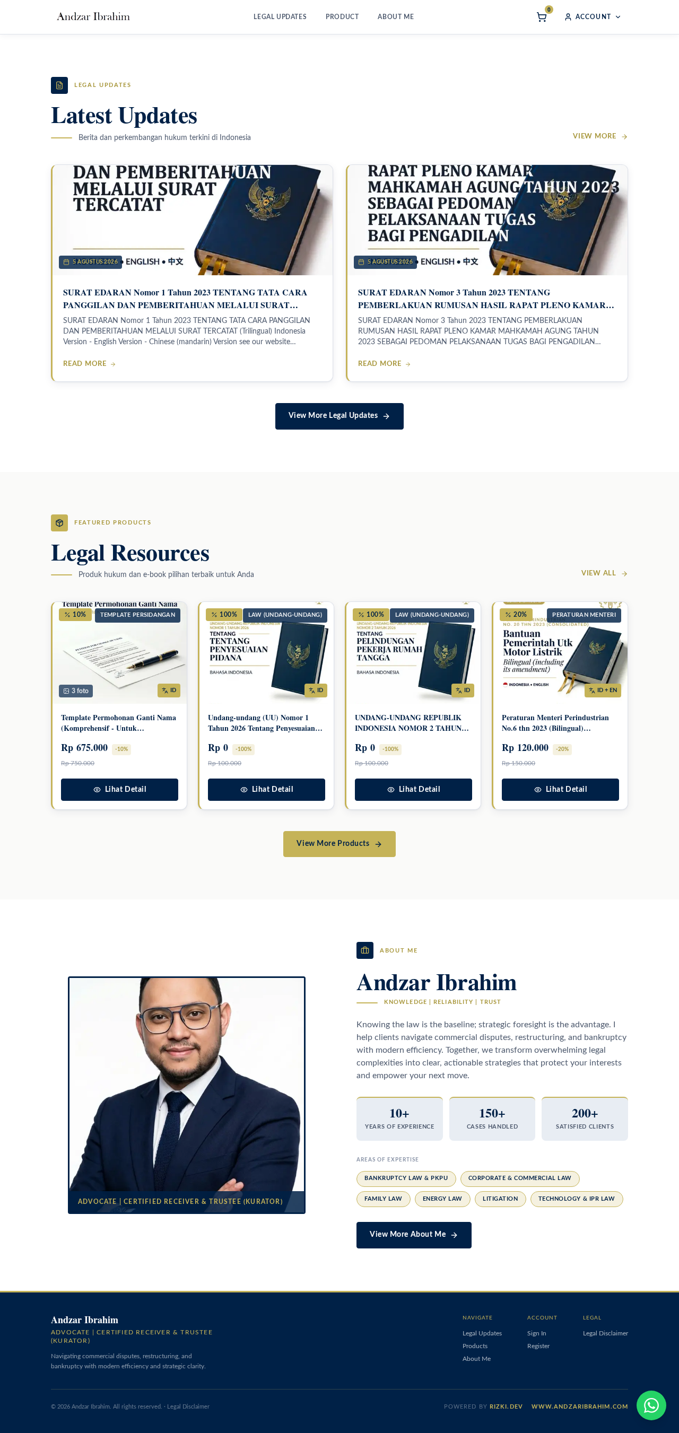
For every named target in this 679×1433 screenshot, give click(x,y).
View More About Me (408, 1234)
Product (342, 17)
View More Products (333, 843)
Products (475, 1346)
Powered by (483, 1407)
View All (598, 573)
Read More (85, 364)
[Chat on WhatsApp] (651, 1405)
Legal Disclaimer (605, 1333)
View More (594, 136)
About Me (396, 17)
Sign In (536, 1333)
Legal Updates (280, 17)
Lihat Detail (125, 789)
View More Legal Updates (333, 416)
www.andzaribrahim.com (580, 1407)
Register (538, 1346)
